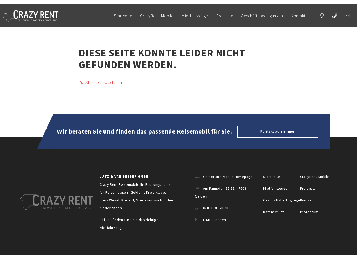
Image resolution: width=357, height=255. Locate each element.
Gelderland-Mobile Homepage (228, 176)
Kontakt (298, 16)
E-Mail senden (214, 219)
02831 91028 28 (215, 208)
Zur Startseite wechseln (100, 82)
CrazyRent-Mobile (157, 16)
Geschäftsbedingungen (262, 16)
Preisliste (224, 16)
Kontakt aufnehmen (277, 131)
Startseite (123, 16)
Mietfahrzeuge (194, 16)
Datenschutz (273, 212)
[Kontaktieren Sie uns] (322, 16)
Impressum (309, 212)
